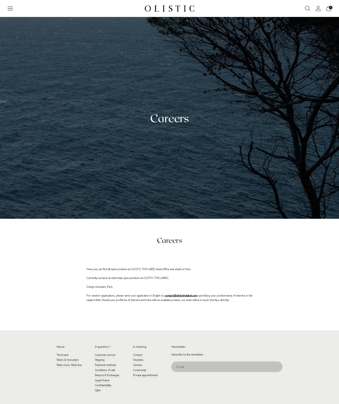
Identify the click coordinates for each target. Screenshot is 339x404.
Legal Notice (102, 380)
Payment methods (105, 365)
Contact (137, 355)
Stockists (138, 360)
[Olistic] (169, 8)
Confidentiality (103, 385)
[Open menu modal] (10, 8)
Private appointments (145, 375)
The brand (62, 355)
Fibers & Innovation (67, 360)
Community (139, 370)
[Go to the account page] (318, 8)
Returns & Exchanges (107, 375)
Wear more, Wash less (69, 365)
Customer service (105, 355)
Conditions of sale (105, 370)
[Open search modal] (308, 8)
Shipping (100, 360)
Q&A (98, 390)
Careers (137, 365)
